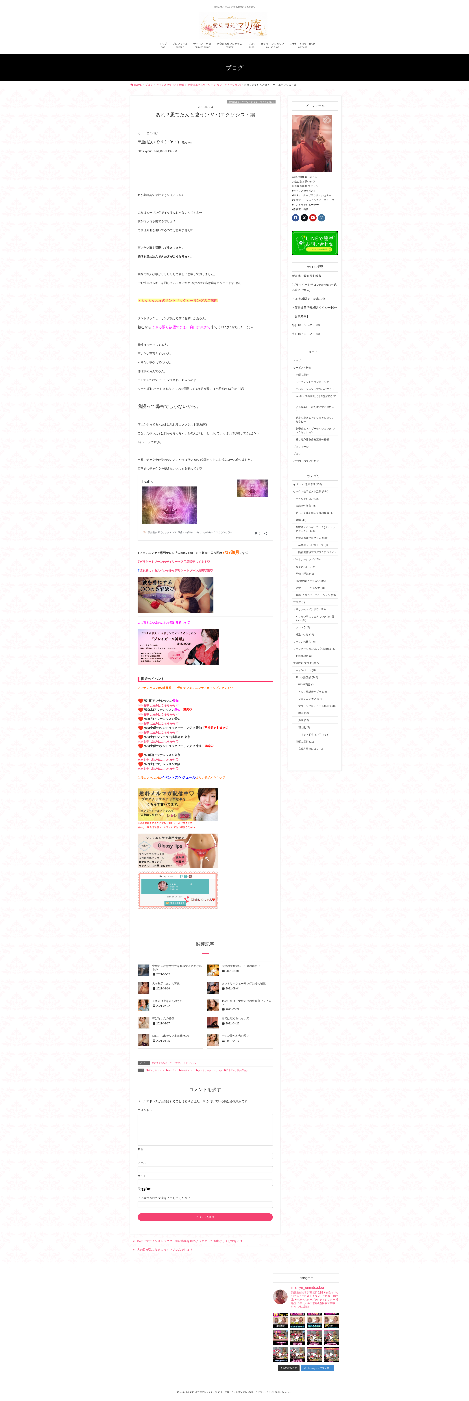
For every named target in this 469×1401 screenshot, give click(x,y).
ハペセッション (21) (307, 498)
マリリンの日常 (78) (305, 641)
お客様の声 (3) (304, 655)
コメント (145, 1110)
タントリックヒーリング (210, 1070)
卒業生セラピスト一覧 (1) (313, 545)
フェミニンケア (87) (310, 698)
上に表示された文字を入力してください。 (165, 1198)
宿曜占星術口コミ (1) (310, 748)
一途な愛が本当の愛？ (235, 1035)
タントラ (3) (303, 627)
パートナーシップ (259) (307, 559)
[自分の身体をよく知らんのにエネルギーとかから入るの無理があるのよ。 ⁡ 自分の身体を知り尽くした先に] (314, 1337)
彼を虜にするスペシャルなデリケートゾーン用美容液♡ (176, 570)
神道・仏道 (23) (305, 634)
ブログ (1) (299, 602)
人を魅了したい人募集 (166, 983)
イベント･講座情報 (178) (307, 484)
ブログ (297, 453)
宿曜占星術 (302, 374)
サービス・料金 (302, 367)
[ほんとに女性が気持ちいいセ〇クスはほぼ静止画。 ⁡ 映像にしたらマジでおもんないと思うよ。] (297, 1354)
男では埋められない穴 (235, 1018)
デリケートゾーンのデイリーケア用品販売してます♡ (175, 561)
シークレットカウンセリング (312, 381)
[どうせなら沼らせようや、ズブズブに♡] (314, 1320)
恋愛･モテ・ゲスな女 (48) (311, 587)
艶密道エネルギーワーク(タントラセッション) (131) (315, 529)
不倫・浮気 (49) (305, 573)
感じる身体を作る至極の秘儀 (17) (315, 512)
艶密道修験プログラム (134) (312, 537)
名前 (140, 1149)
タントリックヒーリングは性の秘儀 (244, 983)
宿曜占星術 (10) (305, 741)
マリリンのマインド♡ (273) (309, 609)
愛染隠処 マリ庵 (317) (306, 663)
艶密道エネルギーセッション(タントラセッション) (315, 430)
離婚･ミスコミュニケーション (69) (316, 595)
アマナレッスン (156, 1070)
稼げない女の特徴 (163, 1018)
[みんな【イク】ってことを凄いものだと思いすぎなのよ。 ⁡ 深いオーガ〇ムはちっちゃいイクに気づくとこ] (331, 1337)
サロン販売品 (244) (307, 677)
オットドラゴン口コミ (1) (315, 734)
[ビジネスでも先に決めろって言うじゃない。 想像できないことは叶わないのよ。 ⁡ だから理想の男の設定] (331, 1354)
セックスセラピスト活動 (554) (310, 491)
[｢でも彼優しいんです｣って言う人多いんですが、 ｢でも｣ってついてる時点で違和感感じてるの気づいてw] (314, 1354)
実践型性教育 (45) (306, 505)
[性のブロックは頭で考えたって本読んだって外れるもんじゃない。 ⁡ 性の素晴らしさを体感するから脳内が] (280, 1320)
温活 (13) (303, 720)
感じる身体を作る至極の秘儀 (312, 439)
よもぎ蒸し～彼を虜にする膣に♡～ (315, 409)
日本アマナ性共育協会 (237, 1070)
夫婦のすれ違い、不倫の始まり (241, 966)
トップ (297, 360)
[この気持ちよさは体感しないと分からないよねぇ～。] (297, 1337)
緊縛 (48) (301, 520)
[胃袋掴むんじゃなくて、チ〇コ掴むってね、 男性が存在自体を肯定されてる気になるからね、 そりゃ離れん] (297, 1320)
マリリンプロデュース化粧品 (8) (317, 705)
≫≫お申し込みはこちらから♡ (158, 705)
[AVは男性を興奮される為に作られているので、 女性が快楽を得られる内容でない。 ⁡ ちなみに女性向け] (280, 1354)
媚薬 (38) (303, 713)
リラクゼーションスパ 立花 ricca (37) (314, 648)
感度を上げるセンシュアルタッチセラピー (315, 419)
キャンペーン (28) (306, 670)
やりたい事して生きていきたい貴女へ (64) (315, 618)
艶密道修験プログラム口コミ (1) (317, 552)
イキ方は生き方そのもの (167, 1001)
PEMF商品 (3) (306, 684)
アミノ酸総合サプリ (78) (312, 691)
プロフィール (301, 446)
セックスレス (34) (306, 566)
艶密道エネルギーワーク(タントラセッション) (251, 102)
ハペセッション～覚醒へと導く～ (315, 389)
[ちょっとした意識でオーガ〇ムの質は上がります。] (280, 1337)
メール (142, 1162)
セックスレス (187, 1070)
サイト (142, 1175)
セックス (172, 1070)
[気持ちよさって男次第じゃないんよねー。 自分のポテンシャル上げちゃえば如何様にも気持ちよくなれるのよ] (331, 1320)
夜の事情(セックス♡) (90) (311, 580)
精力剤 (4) (304, 727)
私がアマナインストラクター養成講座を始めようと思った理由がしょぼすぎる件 (190, 1241)
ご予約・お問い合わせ (306, 460)
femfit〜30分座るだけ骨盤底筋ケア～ (316, 398)
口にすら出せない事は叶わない (171, 1035)
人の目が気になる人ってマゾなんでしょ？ (165, 1249)
